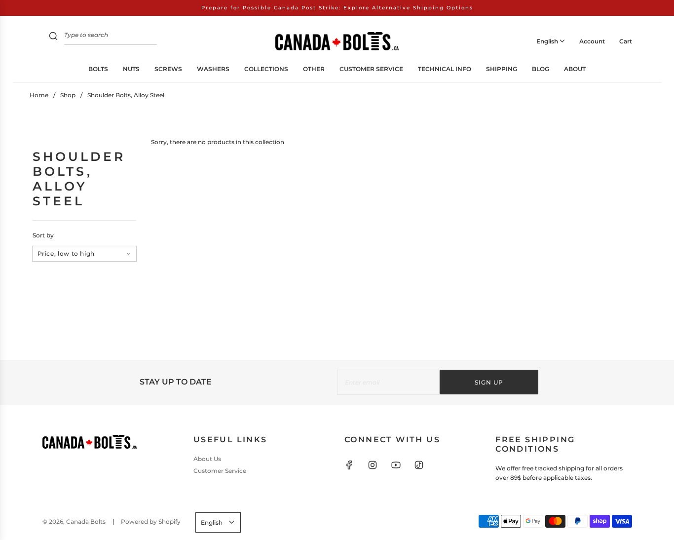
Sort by (43, 235)
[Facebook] (349, 465)
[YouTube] (396, 465)
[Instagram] (372, 465)
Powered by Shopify (151, 521)
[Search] (53, 37)
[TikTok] (419, 465)
